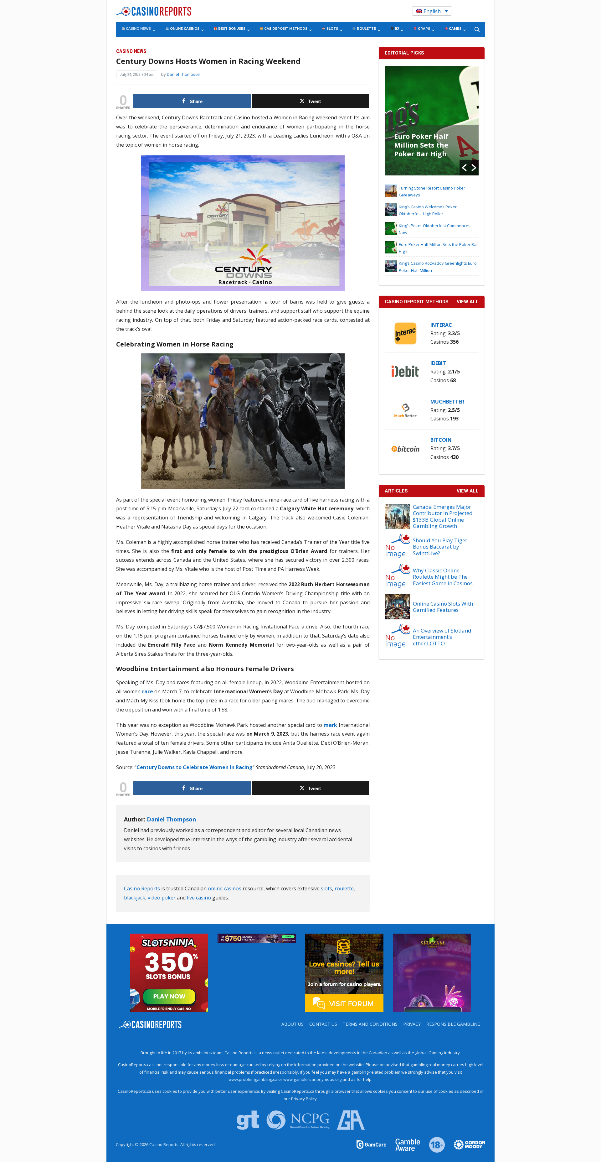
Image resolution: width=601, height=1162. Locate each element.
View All (468, 491)
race (147, 691)
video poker (162, 897)
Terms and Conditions (370, 1024)
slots (326, 888)
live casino (199, 897)
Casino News (138, 29)
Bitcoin (441, 439)
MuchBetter (447, 401)
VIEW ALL (468, 302)
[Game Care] (372, 1144)
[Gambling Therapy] (465, 1144)
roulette (344, 888)
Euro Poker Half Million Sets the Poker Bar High (421, 144)
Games (454, 29)
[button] (464, 167)
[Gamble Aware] (404, 1144)
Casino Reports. (164, 1144)
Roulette (366, 29)
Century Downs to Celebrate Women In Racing (194, 767)
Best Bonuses (231, 29)
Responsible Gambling (453, 1024)
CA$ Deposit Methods (285, 29)
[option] (432, 120)
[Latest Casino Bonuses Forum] (344, 972)
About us (292, 1024)
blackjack (134, 897)
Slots (332, 29)
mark (330, 725)
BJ (396, 29)
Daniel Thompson (183, 74)
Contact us (323, 1024)
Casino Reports (142, 888)
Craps (423, 29)
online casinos (224, 888)
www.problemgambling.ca (253, 1079)
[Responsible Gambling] (433, 1144)
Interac (441, 324)
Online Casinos (184, 29)
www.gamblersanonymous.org (312, 1079)
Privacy (412, 1024)
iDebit (438, 363)
